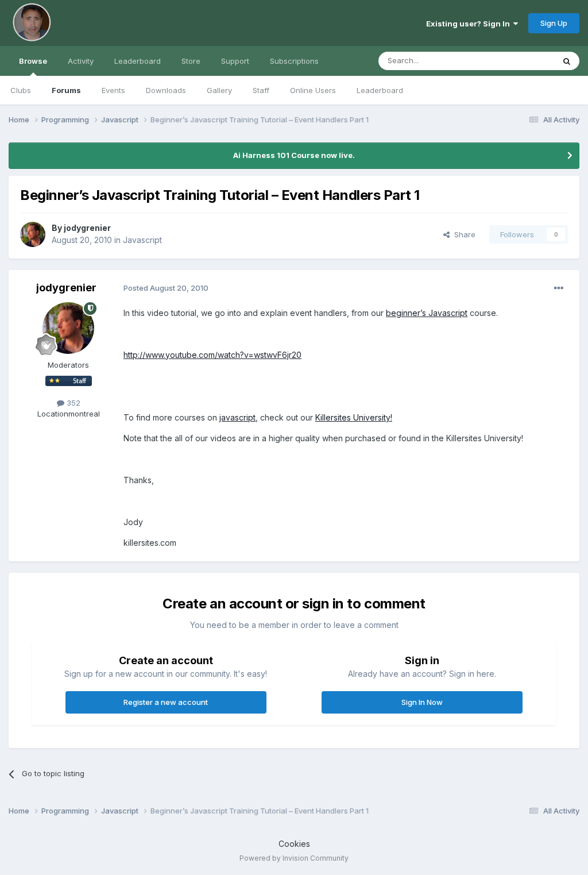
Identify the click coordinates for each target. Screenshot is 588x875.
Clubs (20, 90)
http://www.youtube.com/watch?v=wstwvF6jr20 (212, 355)
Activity (81, 60)
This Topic (520, 60)
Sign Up (553, 23)
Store (190, 60)
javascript (237, 417)
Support (235, 60)
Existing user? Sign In (469, 23)
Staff (261, 90)
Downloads (166, 90)
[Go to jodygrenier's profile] (32, 234)
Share (462, 234)
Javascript (142, 240)
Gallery (219, 90)
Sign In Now (422, 702)
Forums (66, 90)
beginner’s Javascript (426, 313)
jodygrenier (87, 228)
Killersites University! (353, 417)
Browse (33, 60)
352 (72, 402)
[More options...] (558, 288)
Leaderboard (380, 90)
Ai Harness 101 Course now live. (294, 155)
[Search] (566, 61)
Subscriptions (294, 60)
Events (113, 90)
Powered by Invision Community (294, 858)
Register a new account (165, 702)
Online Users (313, 90)
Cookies (294, 844)
